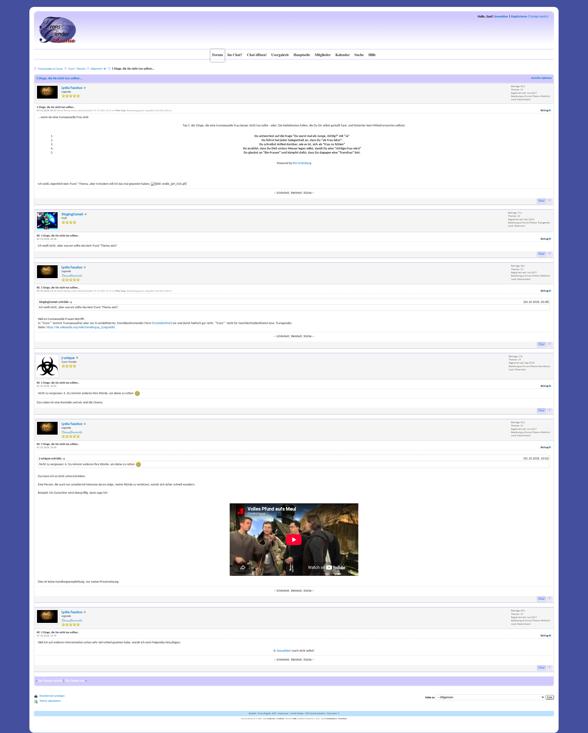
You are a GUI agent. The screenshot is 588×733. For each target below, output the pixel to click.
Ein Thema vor (75, 681)
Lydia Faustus (72, 88)
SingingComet (72, 214)
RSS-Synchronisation (315, 713)
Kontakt (252, 713)
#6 (550, 636)
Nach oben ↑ (333, 713)
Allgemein (96, 69)
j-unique (68, 358)
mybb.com (271, 719)
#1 (550, 110)
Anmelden (501, 16)
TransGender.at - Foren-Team (336, 719)
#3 (550, 291)
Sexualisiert (284, 651)
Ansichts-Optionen (541, 78)
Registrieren (519, 16)
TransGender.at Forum (50, 69)
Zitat (541, 201)
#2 (550, 239)
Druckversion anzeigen (52, 696)
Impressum (283, 713)
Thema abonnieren (50, 701)
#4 (550, 386)
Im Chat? (234, 54)
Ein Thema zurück (50, 681)
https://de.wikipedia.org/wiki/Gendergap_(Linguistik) (80, 327)
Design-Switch (539, 16)
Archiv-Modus (297, 713)
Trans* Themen (76, 69)
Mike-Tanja (120, 110)
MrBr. (295, 719)
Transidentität (162, 323)
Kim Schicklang (302, 163)
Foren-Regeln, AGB (267, 713)
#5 (550, 447)
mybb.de (280, 719)
